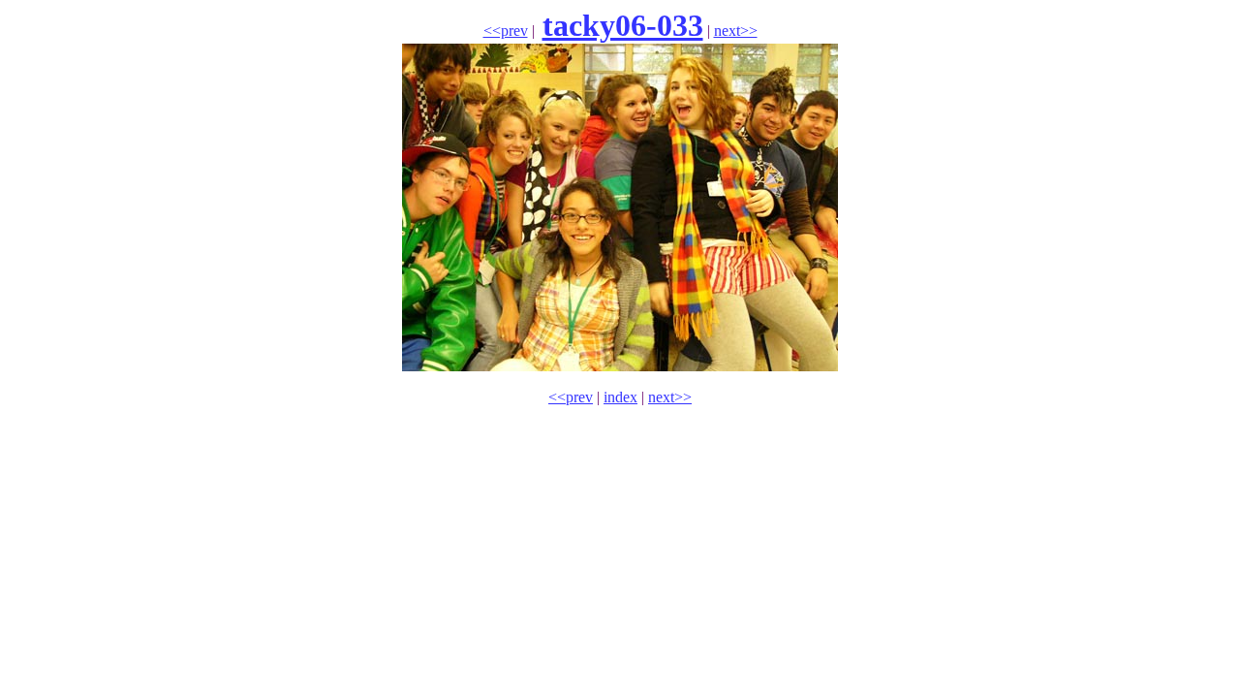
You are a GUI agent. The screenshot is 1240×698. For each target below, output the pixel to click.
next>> (736, 30)
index (620, 397)
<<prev (505, 30)
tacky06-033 (622, 25)
